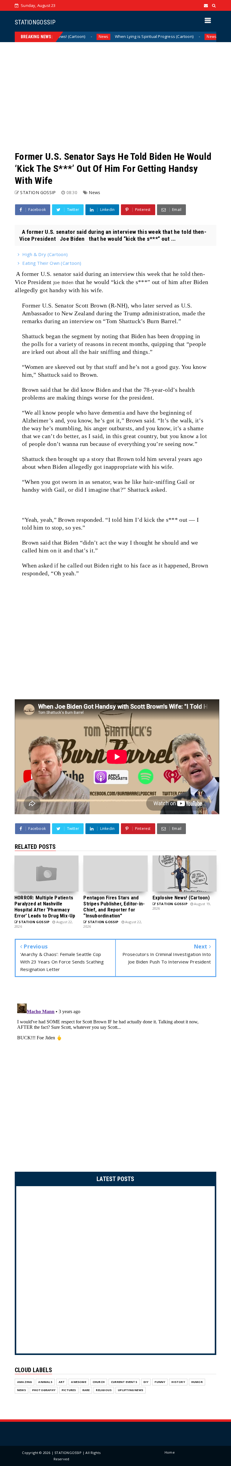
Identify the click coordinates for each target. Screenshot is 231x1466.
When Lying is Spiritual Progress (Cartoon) (126, 36)
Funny (160, 1382)
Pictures (69, 1390)
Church (99, 1382)
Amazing (24, 1382)
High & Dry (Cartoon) (45, 254)
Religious (104, 1390)
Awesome (78, 1382)
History (178, 1382)
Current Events (124, 1382)
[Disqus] (115, 1076)
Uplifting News (130, 1390)
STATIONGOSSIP (35, 22)
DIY (146, 1382)
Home (170, 1452)
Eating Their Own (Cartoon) (51, 263)
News (76, 36)
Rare (86, 1390)
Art (62, 1382)
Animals (45, 1382)
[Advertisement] (115, 96)
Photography (43, 1390)
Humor (197, 1382)
